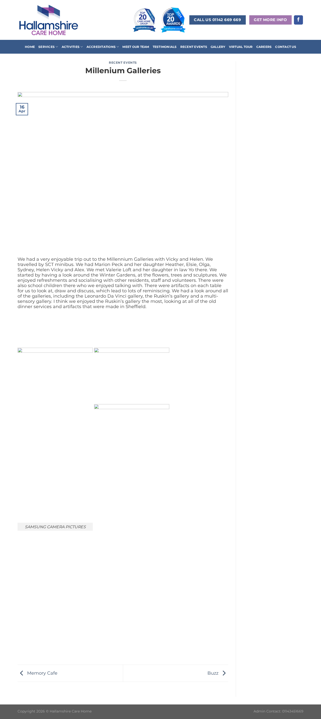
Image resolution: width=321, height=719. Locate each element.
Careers (264, 47)
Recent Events (193, 47)
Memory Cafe (41, 672)
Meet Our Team (135, 47)
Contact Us (285, 47)
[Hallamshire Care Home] (49, 20)
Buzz (213, 672)
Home (30, 47)
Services (46, 47)
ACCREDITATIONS (101, 47)
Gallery (218, 47)
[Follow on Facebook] (298, 20)
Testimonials (165, 47)
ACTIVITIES (70, 47)
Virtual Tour (241, 47)
